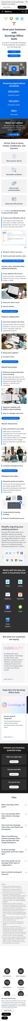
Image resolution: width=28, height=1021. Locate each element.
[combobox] (8, 7)
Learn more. (20, 935)
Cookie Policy (12, 1005)
